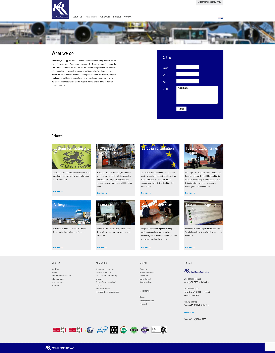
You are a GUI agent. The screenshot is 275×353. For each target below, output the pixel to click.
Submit (181, 108)
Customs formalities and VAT (72, 150)
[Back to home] (60, 9)
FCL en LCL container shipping (106, 275)
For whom (105, 16)
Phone (165, 81)
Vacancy (142, 297)
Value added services (157, 204)
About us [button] (77, 16)
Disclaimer (55, 285)
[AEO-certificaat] (89, 329)
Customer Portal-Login (209, 2)
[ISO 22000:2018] (75, 329)
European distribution (158, 148)
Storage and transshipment (108, 150)
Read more (56, 191)
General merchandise (147, 272)
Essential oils (144, 275)
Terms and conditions (147, 300)
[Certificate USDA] (123, 329)
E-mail (165, 74)
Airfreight (61, 204)
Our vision (55, 269)
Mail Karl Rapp (189, 312)
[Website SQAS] (102, 329)
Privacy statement (58, 282)
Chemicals (143, 269)
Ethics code (144, 304)
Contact (128, 16)
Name (165, 68)
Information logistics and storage (201, 206)
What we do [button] (91, 16)
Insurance (105, 204)
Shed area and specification (61, 275)
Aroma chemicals (146, 279)
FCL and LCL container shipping (202, 150)
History (54, 272)
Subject (165, 88)
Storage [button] (117, 16)
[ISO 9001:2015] (59, 329)
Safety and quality (58, 279)
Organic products (146, 282)
